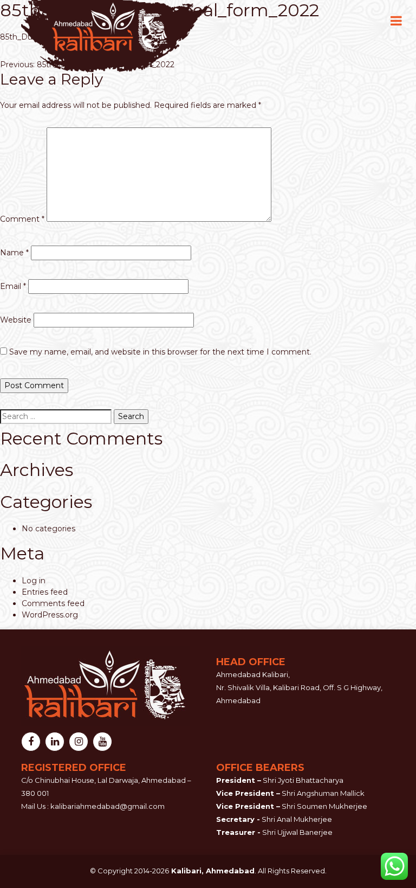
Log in (34, 580)
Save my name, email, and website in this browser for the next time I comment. (160, 352)
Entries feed (45, 592)
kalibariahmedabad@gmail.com (107, 806)
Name (14, 253)
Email (13, 286)
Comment (22, 219)
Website (15, 320)
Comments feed (53, 603)
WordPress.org (50, 615)
